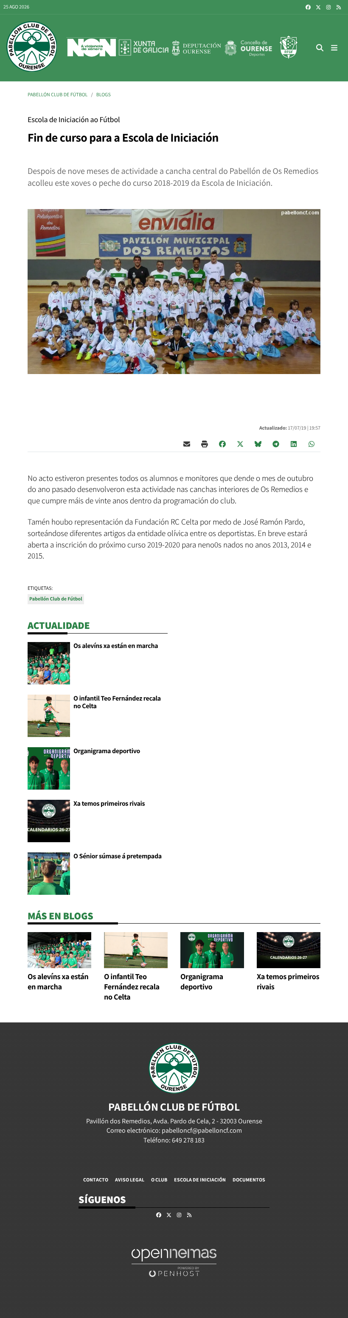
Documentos (249, 1179)
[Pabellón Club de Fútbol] (31, 47)
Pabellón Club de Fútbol (57, 95)
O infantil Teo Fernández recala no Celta (117, 702)
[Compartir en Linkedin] (294, 444)
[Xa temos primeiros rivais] (49, 820)
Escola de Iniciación (200, 1179)
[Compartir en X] (240, 444)
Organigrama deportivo (106, 750)
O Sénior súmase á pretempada (117, 856)
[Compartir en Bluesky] (258, 444)
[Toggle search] (319, 47)
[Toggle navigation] (334, 47)
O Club (159, 1179)
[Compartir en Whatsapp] (311, 444)
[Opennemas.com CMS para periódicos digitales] (174, 1262)
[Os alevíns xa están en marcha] (49, 662)
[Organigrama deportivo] (49, 767)
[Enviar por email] (187, 444)
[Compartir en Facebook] (222, 444)
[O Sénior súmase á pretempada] (49, 872)
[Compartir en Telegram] (276, 444)
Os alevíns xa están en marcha (115, 645)
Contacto (95, 1179)
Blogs (103, 95)
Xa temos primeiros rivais (109, 803)
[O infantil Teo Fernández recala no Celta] (49, 715)
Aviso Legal (129, 1179)
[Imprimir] (204, 444)
